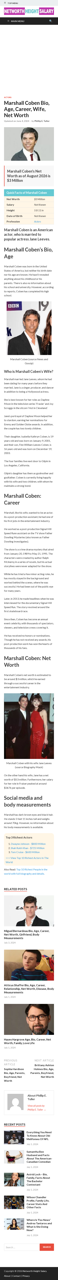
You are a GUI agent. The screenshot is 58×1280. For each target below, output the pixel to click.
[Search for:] (29, 1247)
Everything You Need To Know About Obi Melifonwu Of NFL (39, 1135)
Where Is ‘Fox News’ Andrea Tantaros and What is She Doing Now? (39, 1224)
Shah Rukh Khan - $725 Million (27, 847)
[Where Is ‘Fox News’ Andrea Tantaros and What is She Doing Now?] (14, 1220)
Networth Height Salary (34, 1271)
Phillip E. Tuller (42, 121)
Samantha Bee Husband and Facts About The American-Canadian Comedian (39, 1156)
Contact (16, 1275)
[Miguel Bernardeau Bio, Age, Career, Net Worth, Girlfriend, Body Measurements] (29, 927)
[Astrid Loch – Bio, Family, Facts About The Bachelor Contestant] (14, 1174)
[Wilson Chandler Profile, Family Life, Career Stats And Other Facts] (14, 1197)
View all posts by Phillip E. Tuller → (37, 1107)
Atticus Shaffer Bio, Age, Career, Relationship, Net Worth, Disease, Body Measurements (29, 988)
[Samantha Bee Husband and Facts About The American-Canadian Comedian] (14, 1151)
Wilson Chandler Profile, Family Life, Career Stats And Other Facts (38, 1202)
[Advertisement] (29, 60)
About (7, 1275)
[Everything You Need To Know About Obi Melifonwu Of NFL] (14, 1132)
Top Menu (13, 3)
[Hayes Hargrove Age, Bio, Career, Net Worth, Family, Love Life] (29, 1035)
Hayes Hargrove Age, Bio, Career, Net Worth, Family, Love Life (27, 1041)
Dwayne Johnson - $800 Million (28, 843)
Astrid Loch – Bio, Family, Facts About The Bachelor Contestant (38, 1179)
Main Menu (17, 21)
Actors (7, 97)
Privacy (26, 1275)
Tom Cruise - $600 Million (25, 852)
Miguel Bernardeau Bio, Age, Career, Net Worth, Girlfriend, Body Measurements (26, 934)
